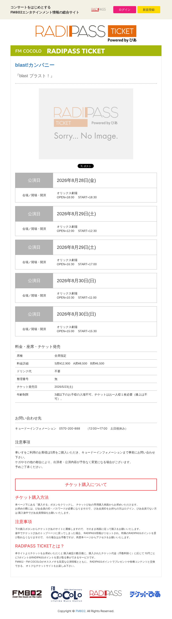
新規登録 (149, 9)
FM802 (80, 611)
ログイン (124, 9)
